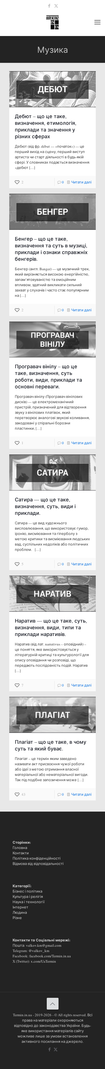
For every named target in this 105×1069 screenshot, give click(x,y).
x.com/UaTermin (43, 961)
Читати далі (81, 182)
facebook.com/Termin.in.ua (50, 955)
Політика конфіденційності (36, 858)
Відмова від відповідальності (38, 863)
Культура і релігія (28, 896)
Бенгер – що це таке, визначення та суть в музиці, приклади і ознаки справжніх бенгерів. (51, 248)
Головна (20, 847)
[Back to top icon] (53, 1004)
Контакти (21, 852)
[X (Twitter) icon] (56, 5)
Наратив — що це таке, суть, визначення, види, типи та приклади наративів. (51, 627)
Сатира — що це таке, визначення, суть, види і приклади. (45, 506)
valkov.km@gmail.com (43, 945)
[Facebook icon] (49, 5)
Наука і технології (29, 901)
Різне (17, 917)
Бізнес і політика (27, 891)
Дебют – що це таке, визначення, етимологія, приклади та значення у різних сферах (45, 126)
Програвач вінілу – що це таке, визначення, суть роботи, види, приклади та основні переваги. (48, 376)
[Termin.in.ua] (52, 21)
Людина (20, 912)
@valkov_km (39, 950)
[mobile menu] (97, 22)
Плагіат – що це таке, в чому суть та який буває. (50, 745)
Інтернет (20, 907)
